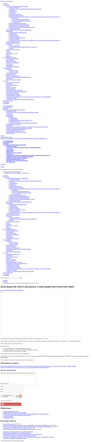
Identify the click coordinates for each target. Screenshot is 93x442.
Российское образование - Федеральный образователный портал (19, 435)
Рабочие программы (11, 61)
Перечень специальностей (12, 75)
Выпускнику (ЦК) (8, 100)
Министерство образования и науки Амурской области (17, 433)
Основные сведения (14, 7)
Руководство (12, 12)
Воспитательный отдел (12, 85)
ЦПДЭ (8, 51)
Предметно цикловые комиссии (17, 37)
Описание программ (14, 36)
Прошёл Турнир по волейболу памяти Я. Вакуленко (16, 428)
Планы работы (10, 115)
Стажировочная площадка (12, 41)
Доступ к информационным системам (21, 20)
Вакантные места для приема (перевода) (19, 26)
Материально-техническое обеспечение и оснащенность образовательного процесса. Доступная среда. (34, 16)
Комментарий (4, 383)
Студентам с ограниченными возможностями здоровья (20, 99)
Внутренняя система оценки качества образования (18, 30)
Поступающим (10, 60)
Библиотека (15, 18)
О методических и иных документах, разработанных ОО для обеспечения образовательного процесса (34, 40)
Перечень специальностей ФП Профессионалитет (18, 77)
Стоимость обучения (11, 98)
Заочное (11, 48)
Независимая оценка (8, 417)
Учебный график (13, 35)
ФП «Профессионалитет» (9, 57)
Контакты (5, 108)
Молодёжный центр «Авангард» (14, 90)
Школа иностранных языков (13, 79)
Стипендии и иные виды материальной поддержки (22, 27)
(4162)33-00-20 (7, 171)
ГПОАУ (3, 166)
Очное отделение (13, 70)
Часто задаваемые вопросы (13, 43)
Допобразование (13, 11)
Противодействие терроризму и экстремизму (14, 412)
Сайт (2, 391)
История (8, 52)
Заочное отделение (14, 71)
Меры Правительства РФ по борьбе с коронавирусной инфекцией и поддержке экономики (26, 413)
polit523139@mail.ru (16, 171)
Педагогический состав (15, 14)
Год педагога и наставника (13, 49)
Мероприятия (9, 65)
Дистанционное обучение (12, 82)
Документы (12, 10)
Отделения (9, 44)
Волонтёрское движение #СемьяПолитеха (16, 91)
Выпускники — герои (11, 53)
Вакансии (8, 56)
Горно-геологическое (14, 45)
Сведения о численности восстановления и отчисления (23, 122)
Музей (8, 54)
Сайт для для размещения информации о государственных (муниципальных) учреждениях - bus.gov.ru (28, 437)
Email (2, 389)
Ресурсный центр (7, 107)
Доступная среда (16, 22)
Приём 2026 (9, 69)
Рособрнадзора (4, 357)
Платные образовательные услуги (17, 23)
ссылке (24, 351)
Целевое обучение (10, 74)
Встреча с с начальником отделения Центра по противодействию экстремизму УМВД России (24, 138)
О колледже (6, 5)
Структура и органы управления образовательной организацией (25, 9)
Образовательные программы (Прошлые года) (20, 120)
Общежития (9, 78)
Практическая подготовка (12, 94)
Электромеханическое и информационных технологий (23, 47)
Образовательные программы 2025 (18, 32)
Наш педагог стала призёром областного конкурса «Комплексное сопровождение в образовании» (27, 426)
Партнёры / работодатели (12, 62)
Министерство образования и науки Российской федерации (18, 431)
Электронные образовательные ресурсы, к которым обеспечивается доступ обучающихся (28, 96)
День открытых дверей (6, 137)
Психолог (8, 86)
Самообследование (8, 416)
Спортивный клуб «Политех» (13, 95)
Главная (5, 3)
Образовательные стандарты (16, 15)
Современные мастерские (12, 66)
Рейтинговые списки (11, 73)
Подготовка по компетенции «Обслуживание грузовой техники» (19, 429)
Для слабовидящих (8, 105)
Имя (2, 386)
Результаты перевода (14, 39)
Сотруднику (6, 102)
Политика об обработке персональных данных (15, 438)
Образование (9, 31)
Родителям (6, 103)
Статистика (9, 64)
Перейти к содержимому (7, 1)
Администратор (15, 290)
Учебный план (13, 33)
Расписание (9, 83)
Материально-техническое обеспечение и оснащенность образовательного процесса (27, 126)
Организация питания (14, 28)
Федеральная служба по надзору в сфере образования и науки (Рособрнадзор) (22, 434)
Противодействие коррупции (10, 411)
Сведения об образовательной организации (17, 6)
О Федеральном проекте (12, 58)
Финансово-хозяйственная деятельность (19, 24)
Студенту (5, 81)
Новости (21, 290)
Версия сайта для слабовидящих (12, 404)
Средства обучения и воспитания (20, 19)
